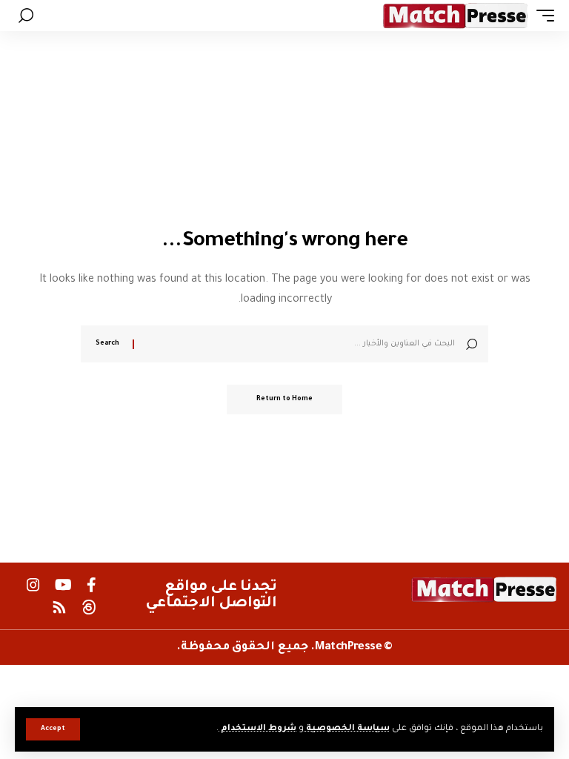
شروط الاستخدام (257, 729)
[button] (53, 729)
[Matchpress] (455, 15)
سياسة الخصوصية (347, 729)
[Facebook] (91, 585)
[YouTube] (63, 585)
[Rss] (59, 607)
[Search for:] (300, 343)
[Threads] (89, 607)
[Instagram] (33, 585)
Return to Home (284, 399)
